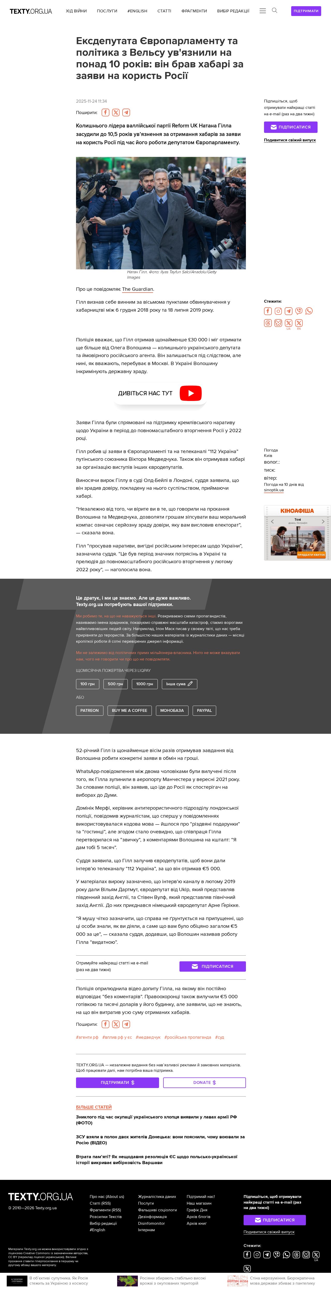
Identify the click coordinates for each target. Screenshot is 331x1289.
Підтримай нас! (201, 1196)
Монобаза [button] (172, 710)
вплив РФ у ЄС (118, 1037)
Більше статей (94, 1107)
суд (221, 1037)
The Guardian (137, 289)
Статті (95, 1203)
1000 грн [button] (144, 684)
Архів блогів (198, 1216)
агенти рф (89, 1037)
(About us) (115, 1196)
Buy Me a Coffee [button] (129, 710)
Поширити (86, 112)
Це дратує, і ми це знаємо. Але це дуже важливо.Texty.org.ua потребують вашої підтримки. (133, 601)
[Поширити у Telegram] (126, 112)
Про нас (97, 1196)
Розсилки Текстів (106, 1216)
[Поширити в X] (116, 112)
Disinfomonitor (151, 1223)
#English (97, 1229)
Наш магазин (199, 1203)
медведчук (149, 1037)
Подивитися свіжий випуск (290, 140)
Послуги (146, 1203)
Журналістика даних (157, 1196)
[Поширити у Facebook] (105, 112)
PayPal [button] (204, 710)
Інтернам (146, 1229)
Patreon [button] (89, 710)
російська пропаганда (189, 1037)
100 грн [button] (87, 684)
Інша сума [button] (176, 684)
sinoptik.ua (274, 490)
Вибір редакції (103, 1223)
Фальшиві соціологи (157, 1210)
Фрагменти (100, 1210)
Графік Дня (197, 1210)
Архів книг (197, 1223)
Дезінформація (152, 1216)
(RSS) (106, 1203)
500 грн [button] (115, 684)
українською (54, 1257)
